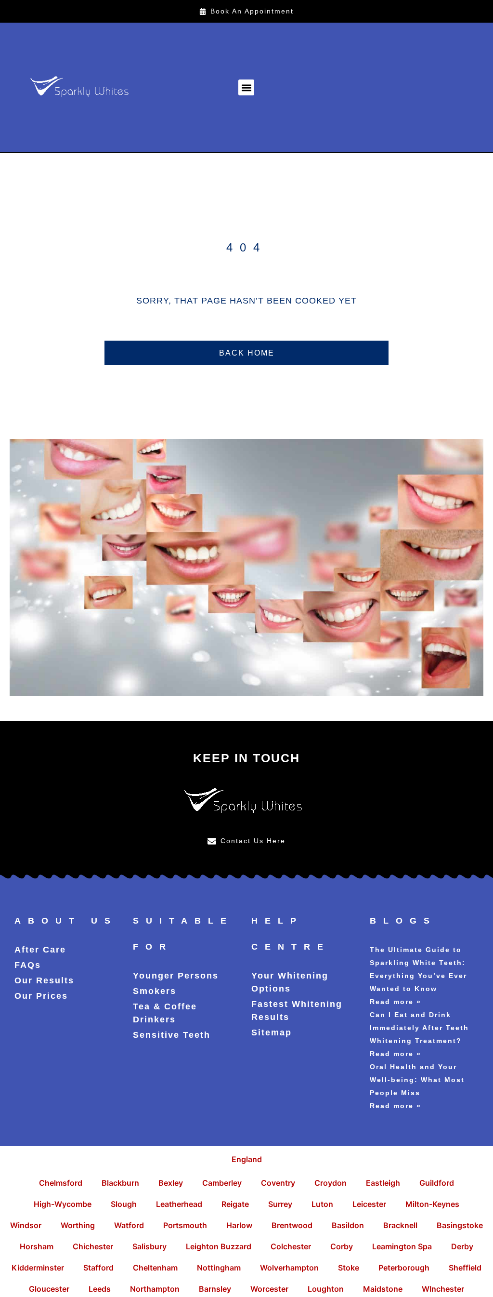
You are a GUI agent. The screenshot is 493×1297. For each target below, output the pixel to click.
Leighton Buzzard (218, 1246)
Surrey (280, 1204)
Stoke (348, 1267)
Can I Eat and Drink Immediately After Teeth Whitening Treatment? (419, 1028)
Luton (322, 1204)
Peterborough (403, 1267)
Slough (124, 1204)
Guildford (436, 1183)
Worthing (78, 1225)
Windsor (25, 1225)
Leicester (369, 1204)
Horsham (36, 1246)
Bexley (170, 1183)
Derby (462, 1246)
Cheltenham (155, 1267)
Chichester (93, 1246)
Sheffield (465, 1267)
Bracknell (400, 1225)
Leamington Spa (402, 1246)
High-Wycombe (62, 1204)
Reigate (235, 1204)
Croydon (330, 1183)
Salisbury (149, 1246)
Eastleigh (383, 1183)
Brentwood (292, 1225)
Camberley (222, 1183)
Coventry (278, 1183)
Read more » (395, 1002)
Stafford (98, 1267)
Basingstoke (460, 1225)
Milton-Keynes (432, 1204)
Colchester (291, 1246)
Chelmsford (60, 1183)
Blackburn (120, 1183)
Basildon (348, 1225)
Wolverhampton (289, 1267)
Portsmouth (185, 1225)
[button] (246, 87)
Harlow (239, 1225)
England (247, 1159)
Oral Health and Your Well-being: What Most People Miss (417, 1080)
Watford (129, 1225)
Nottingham (219, 1267)
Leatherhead (179, 1204)
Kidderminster (38, 1267)
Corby (341, 1246)
